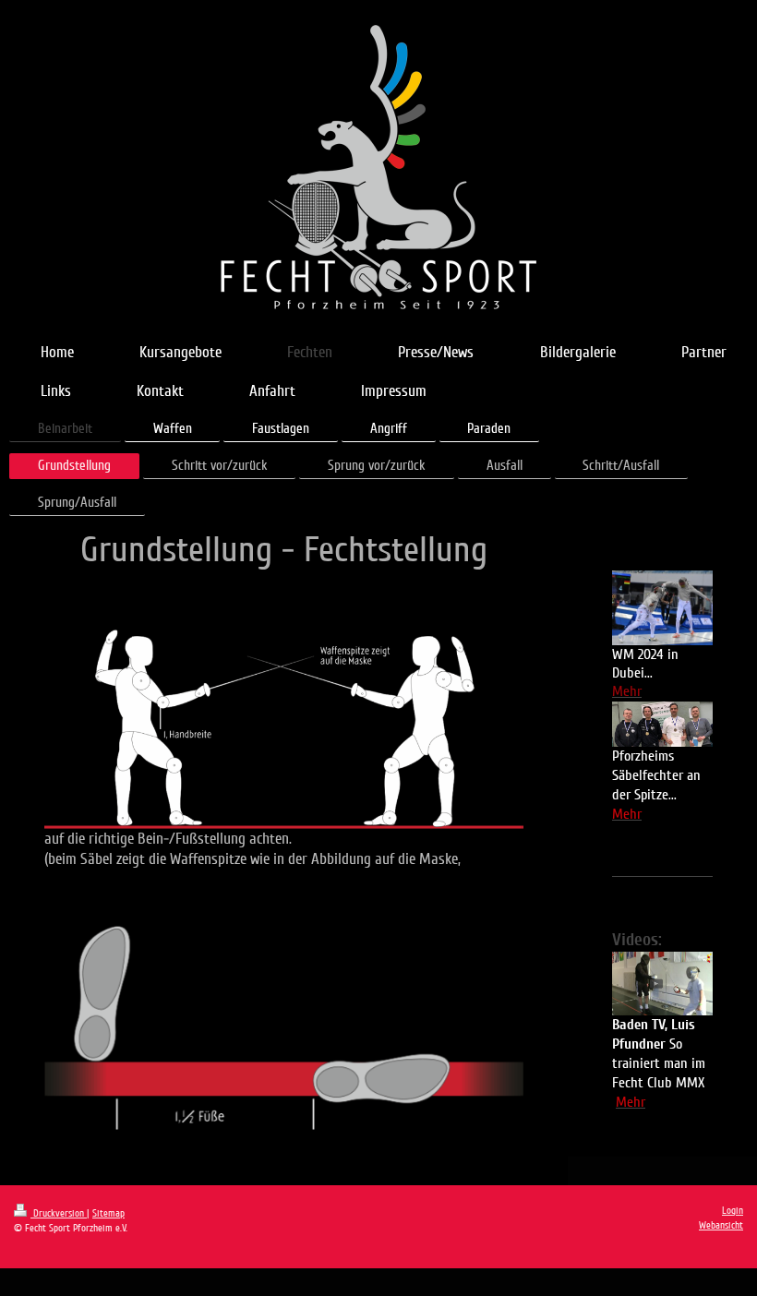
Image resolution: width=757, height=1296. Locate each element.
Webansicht (721, 1225)
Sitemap (108, 1213)
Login (732, 1211)
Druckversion (58, 1213)
